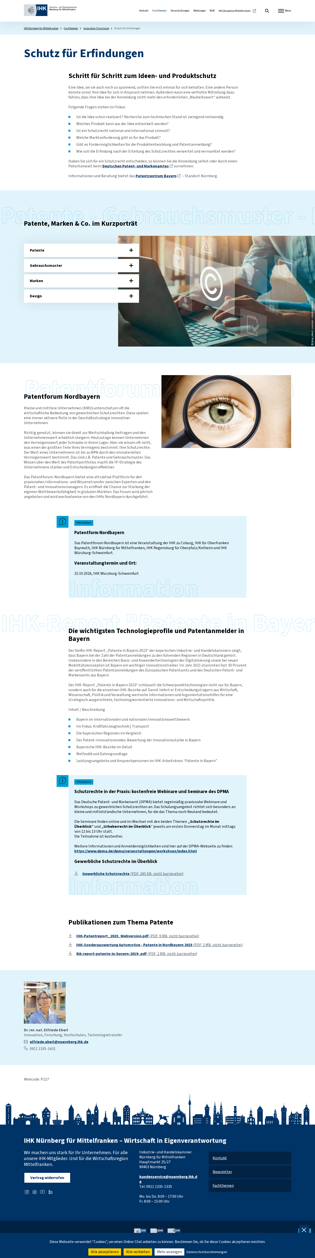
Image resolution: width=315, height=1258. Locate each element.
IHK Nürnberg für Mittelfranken (41, 28)
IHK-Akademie (235, 11)
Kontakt (143, 11)
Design (36, 296)
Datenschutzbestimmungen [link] (207, 1252)
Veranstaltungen (180, 11)
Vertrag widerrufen (47, 1177)
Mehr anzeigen (169, 1252)
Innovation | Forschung (96, 28)
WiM (212, 11)
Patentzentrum (156, 176)
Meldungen (199, 11)
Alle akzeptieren (105, 1252)
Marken (36, 281)
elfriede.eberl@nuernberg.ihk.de (59, 1042)
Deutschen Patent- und (135, 166)
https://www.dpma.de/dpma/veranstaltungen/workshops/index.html (135, 851)
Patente (37, 250)
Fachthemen (159, 11)
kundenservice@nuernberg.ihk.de (168, 1179)
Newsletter (222, 1171)
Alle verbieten (138, 1252)
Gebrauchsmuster (46, 265)
